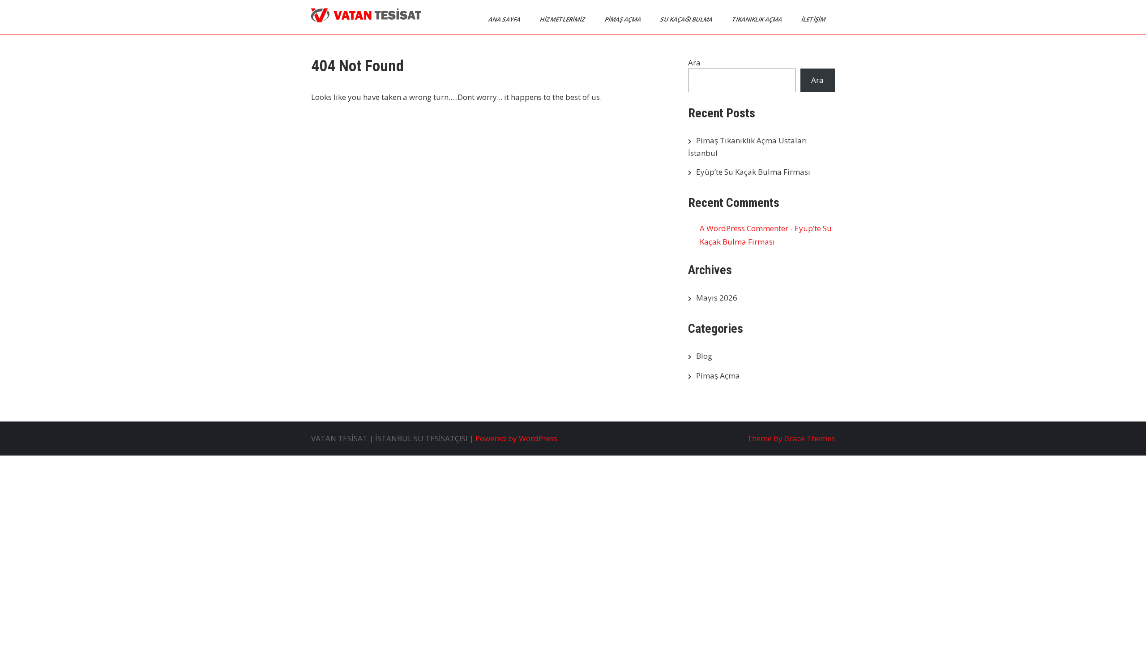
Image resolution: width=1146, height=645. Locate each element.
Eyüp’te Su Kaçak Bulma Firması (753, 172)
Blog (704, 356)
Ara (694, 62)
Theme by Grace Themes (791, 438)
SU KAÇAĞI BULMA (687, 19)
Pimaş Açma (718, 375)
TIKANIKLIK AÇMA (757, 19)
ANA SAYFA (505, 19)
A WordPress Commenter (744, 228)
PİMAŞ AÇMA (623, 19)
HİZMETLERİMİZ (563, 19)
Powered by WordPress (516, 438)
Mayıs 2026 (716, 297)
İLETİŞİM (814, 19)
